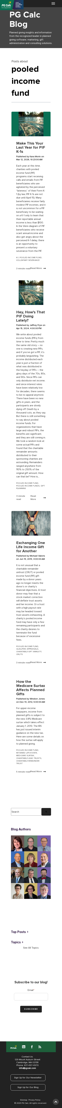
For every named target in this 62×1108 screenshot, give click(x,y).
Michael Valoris (37, 556)
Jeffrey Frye (36, 325)
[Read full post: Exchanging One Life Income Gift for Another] (31, 523)
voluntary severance (28, 260)
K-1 (17, 258)
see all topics (31, 947)
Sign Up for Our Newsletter (28, 1078)
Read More (36, 268)
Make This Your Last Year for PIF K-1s (30, 148)
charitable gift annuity (28, 652)
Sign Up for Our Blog (27, 1087)
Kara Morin (35, 156)
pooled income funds (28, 486)
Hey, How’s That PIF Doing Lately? (30, 316)
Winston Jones (37, 699)
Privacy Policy (34, 1100)
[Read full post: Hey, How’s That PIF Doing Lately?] (31, 292)
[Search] (46, 812)
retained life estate (26, 753)
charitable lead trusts (28, 758)
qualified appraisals (27, 649)
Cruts (19, 654)
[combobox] (26, 812)
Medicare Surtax (25, 756)
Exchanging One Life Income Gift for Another (30, 547)
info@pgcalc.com (27, 1068)
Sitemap (23, 1100)
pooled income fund (31, 258)
